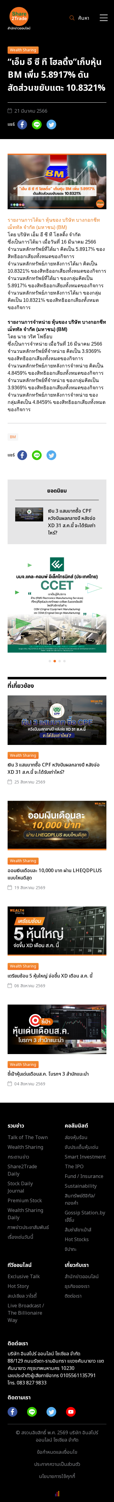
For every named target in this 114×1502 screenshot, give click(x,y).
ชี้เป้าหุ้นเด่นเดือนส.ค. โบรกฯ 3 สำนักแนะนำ (48, 1074)
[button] (50, 661)
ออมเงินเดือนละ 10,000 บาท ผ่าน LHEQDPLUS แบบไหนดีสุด (55, 874)
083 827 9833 (32, 1383)
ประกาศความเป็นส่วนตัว (57, 1464)
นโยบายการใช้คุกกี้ (57, 1476)
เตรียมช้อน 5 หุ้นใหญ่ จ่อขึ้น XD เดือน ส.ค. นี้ (50, 976)
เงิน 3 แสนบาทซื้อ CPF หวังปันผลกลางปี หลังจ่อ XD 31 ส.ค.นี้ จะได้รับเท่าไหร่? (54, 768)
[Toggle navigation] (104, 18)
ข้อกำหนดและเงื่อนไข (57, 1452)
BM (13, 437)
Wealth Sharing (23, 50)
